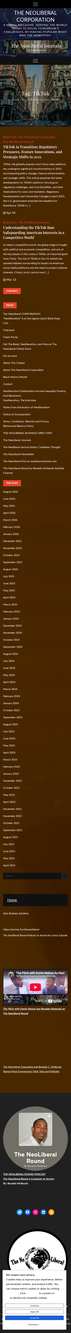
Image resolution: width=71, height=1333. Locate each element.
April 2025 (9, 597)
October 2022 (11, 788)
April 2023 (9, 752)
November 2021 (12, 816)
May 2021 (9, 858)
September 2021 (12, 830)
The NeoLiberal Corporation (36, 137)
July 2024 (8, 661)
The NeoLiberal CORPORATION (21, 314)
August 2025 (10, 569)
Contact (8, 384)
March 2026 (10, 520)
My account (10, 356)
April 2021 (9, 865)
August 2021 (10, 837)
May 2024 (9, 675)
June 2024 (9, 668)
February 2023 (11, 766)
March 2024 (10, 689)
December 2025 (12, 541)
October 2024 (11, 640)
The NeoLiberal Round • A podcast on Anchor (28, 1179)
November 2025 (12, 548)
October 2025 (11, 555)
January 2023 (11, 773)
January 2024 (11, 703)
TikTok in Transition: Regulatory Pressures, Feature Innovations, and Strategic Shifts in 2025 (32, 151)
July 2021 (8, 844)
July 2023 (8, 731)
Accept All (34, 1318)
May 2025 (9, 590)
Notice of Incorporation (17, 414)
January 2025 (11, 618)
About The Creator (14, 363)
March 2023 (10, 759)
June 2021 (9, 851)
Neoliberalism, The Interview (19, 400)
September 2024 (12, 647)
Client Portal (10, 337)
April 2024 (9, 682)
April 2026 (9, 513)
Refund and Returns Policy (18, 426)
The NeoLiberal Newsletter (18, 454)
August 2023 (10, 724)
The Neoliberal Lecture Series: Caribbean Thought (31, 447)
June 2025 (9, 583)
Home (12, 900)
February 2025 (11, 611)
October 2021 (11, 823)
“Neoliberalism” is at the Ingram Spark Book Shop (31, 318)
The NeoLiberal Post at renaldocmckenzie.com (30, 461)
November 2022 (12, 781)
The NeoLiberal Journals (17, 440)
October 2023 (11, 710)
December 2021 (12, 809)
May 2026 (9, 506)
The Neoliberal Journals (18, 141)
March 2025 (10, 604)
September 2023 (12, 717)
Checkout (8, 330)
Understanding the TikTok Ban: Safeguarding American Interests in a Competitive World (33, 232)
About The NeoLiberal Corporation (23, 370)
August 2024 (10, 654)
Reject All (34, 1312)
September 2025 (12, 562)
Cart (5, 323)
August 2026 (10, 492)
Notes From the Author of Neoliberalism (26, 407)
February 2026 (11, 527)
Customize (34, 1306)
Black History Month (15, 377)
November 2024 (12, 632)
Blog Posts (10, 137)
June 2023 (9, 738)
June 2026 (9, 499)
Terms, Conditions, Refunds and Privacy (26, 421)
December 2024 (12, 625)
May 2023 (9, 745)
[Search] (64, 876)
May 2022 (9, 795)
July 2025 (8, 576)
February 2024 (11, 696)
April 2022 (9, 802)
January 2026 (11, 534)
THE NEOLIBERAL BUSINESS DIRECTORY (27, 433)
